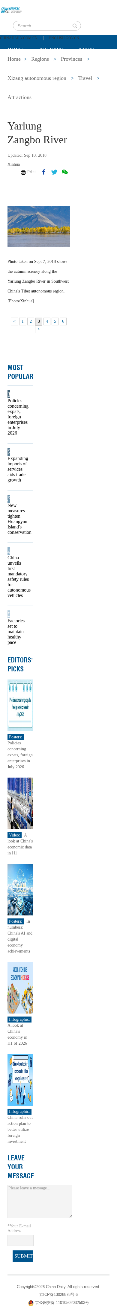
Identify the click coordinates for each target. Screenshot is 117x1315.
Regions (94, 65)
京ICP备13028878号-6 (58, 1294)
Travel (85, 78)
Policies (51, 50)
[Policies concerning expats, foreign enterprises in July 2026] (20, 705)
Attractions (20, 97)
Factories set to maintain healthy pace (16, 631)
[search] (75, 25)
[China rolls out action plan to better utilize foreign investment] (20, 1079)
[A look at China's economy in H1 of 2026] (20, 987)
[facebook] (44, 172)
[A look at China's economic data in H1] (20, 803)
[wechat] (65, 172)
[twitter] (54, 172)
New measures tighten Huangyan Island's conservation (18, 519)
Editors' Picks (20, 665)
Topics (57, 65)
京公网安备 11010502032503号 (62, 1302)
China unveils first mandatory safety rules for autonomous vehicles (18, 576)
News (86, 50)
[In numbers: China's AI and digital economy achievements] (20, 889)
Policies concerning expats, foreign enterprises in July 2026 (18, 416)
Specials (20, 65)
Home (15, 50)
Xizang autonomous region (37, 78)
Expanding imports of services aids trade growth (18, 469)
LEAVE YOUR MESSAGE (21, 1167)
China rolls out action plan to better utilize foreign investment (20, 1129)
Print (31, 172)
